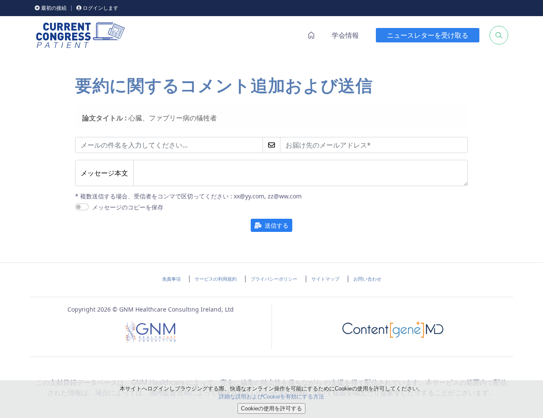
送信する (274, 225)
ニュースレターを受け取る (427, 35)
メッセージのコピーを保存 (127, 207)
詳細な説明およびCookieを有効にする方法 (271, 396)
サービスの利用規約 (216, 279)
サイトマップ (325, 279)
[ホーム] (80, 35)
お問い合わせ (367, 279)
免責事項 (171, 279)
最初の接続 (53, 7)
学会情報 (345, 35)
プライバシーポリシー (274, 279)
